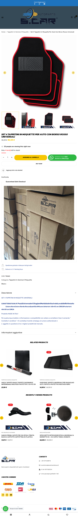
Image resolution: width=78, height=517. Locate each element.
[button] (75, 17)
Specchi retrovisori (45, 432)
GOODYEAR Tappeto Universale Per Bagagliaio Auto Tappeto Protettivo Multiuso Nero (57, 383)
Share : (3, 284)
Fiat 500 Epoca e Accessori (8, 432)
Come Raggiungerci (39, 2)
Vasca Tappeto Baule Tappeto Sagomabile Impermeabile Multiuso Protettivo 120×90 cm (18, 383)
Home (3, 32)
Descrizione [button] (6, 293)
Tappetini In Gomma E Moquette (18, 32)
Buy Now (39, 164)
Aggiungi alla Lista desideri (14, 170)
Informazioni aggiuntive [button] (11, 332)
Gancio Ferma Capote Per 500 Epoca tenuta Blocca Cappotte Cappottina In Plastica (17, 436)
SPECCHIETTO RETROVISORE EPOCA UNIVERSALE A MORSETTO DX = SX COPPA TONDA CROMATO (57, 436)
